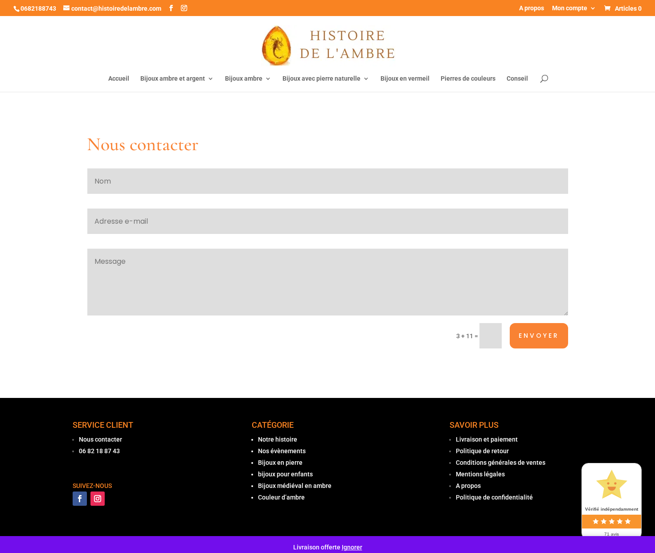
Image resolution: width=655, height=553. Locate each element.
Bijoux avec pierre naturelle (321, 78)
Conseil (517, 78)
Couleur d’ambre (281, 497)
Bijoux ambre (243, 78)
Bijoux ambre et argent (172, 78)
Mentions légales (480, 474)
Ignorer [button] (352, 547)
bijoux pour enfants (285, 474)
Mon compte (569, 8)
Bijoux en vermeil (405, 78)
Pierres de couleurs (468, 78)
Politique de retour (482, 451)
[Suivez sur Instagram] (97, 499)
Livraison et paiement (487, 439)
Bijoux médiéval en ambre (295, 485)
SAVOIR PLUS (474, 425)
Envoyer (539, 335)
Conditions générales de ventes (500, 462)
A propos (531, 8)
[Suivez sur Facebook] (80, 499)
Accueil (118, 78)
